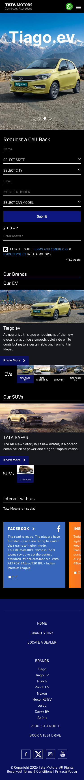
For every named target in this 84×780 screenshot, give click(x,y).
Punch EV (42, 687)
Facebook (19, 529)
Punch (42, 681)
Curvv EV (42, 711)
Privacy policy (14, 254)
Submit (42, 216)
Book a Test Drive (45, 735)
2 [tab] (39, 118)
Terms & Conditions (37, 771)
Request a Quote (45, 726)
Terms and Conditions (51, 249)
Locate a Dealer (42, 642)
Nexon (42, 693)
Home (42, 623)
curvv (42, 705)
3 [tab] (44, 118)
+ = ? (10, 228)
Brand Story (42, 633)
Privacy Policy (66, 771)
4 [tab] (50, 118)
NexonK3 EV (42, 699)
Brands (42, 661)
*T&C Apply (73, 259)
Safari (42, 718)
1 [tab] (34, 118)
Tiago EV (42, 675)
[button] (10, 577)
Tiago (42, 669)
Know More (12, 360)
